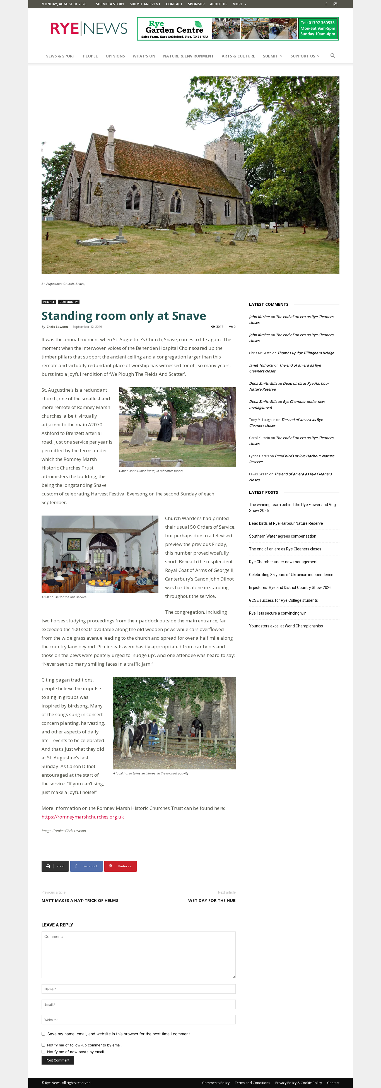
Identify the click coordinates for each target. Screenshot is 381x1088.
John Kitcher (259, 316)
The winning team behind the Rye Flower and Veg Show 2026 (292, 507)
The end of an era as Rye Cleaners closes (285, 549)
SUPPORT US (303, 56)
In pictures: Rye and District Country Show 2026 (290, 587)
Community (68, 302)
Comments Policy (216, 1082)
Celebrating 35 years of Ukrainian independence (291, 574)
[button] (332, 56)
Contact (174, 4)
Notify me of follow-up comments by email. (84, 1045)
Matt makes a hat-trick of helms (80, 900)
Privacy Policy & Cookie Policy (298, 1082)
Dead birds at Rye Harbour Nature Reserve (286, 523)
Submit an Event (145, 4)
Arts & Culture (238, 56)
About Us (218, 4)
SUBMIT (270, 56)
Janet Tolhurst (261, 365)
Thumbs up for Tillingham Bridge (305, 352)
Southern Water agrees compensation (282, 536)
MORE (238, 4)
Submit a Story (110, 4)
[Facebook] (326, 4)
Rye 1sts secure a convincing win (278, 613)
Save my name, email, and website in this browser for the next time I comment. (119, 1033)
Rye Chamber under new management (283, 562)
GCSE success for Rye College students (283, 600)
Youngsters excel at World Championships (286, 626)
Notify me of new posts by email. (76, 1052)
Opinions (115, 56)
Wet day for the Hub (212, 900)
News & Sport (60, 56)
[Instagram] (335, 4)
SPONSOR (196, 4)
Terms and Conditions (252, 1082)
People (90, 56)
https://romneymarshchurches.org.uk (83, 816)
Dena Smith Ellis (263, 383)
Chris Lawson (57, 326)
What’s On (144, 56)
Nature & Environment (188, 56)
